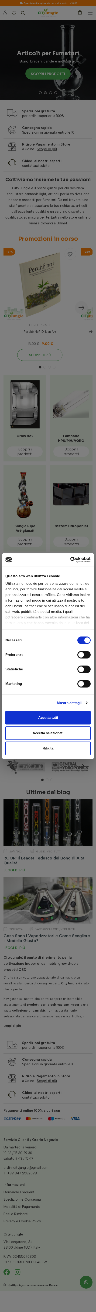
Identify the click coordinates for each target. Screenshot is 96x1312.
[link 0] (70, 560)
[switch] (84, 654)
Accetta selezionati (48, 733)
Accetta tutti (48, 718)
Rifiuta (48, 748)
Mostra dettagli (69, 703)
